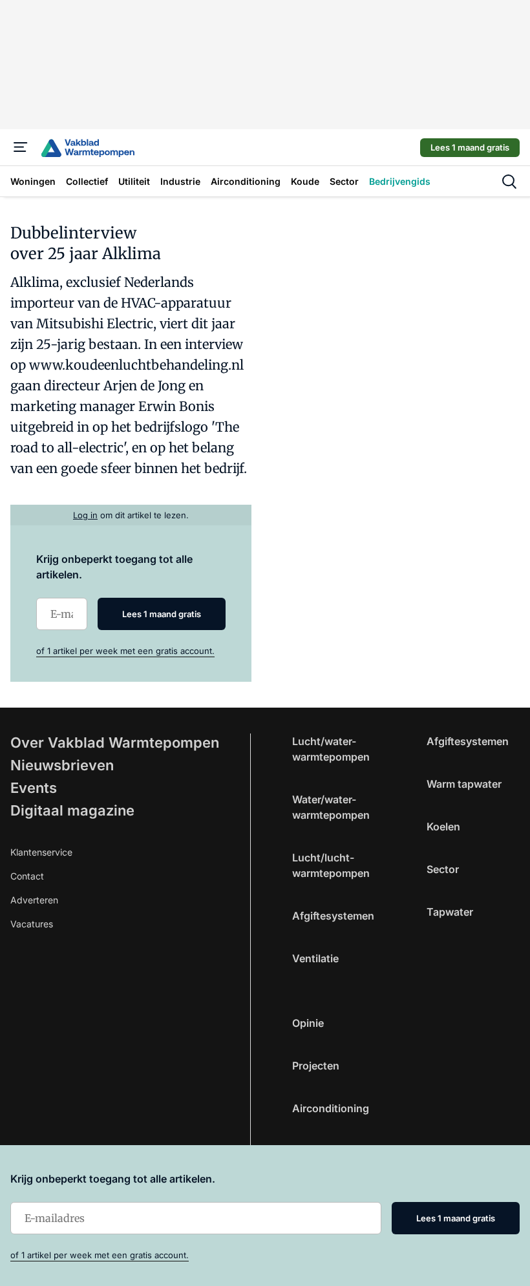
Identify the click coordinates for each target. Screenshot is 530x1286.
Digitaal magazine (72, 810)
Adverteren (34, 899)
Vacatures (31, 923)
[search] (509, 181)
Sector (443, 869)
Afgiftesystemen (333, 915)
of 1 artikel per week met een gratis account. (125, 651)
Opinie (308, 1023)
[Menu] (20, 147)
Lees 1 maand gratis (469, 147)
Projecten (315, 1065)
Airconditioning (330, 1108)
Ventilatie (315, 958)
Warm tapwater (464, 783)
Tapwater (450, 911)
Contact (27, 875)
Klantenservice (41, 852)
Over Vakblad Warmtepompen (114, 742)
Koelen (443, 826)
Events (33, 787)
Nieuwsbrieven (62, 765)
